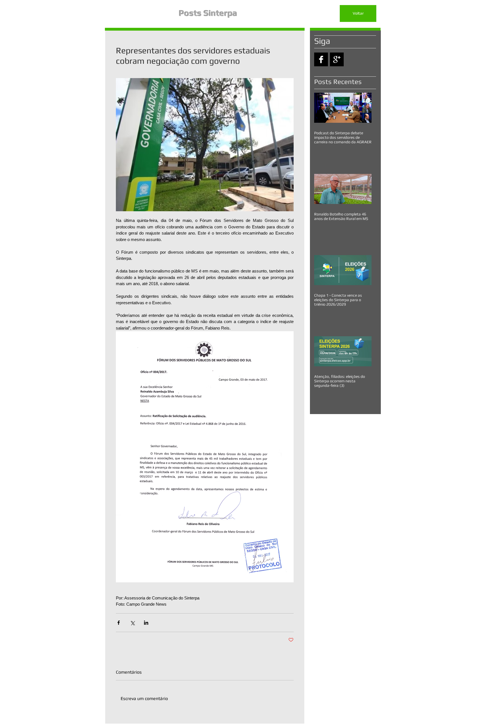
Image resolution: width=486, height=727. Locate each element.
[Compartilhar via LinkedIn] (146, 622)
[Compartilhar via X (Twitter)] (132, 622)
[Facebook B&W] (321, 59)
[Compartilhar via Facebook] (118, 622)
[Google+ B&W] (337, 59)
